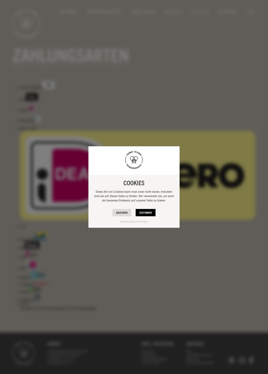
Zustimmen (145, 212)
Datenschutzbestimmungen (134, 221)
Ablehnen (122, 212)
